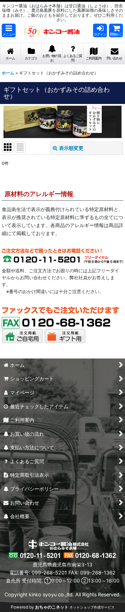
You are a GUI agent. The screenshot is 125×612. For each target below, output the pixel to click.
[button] (9, 30)
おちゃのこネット (51, 607)
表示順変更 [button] (71, 148)
